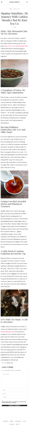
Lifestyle (5, 421)
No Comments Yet (8, 362)
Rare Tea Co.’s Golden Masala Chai (16, 46)
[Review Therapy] (14, 2)
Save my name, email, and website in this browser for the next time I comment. (14, 402)
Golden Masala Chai (7, 332)
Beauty (17, 424)
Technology (18, 421)
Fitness (11, 421)
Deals (24, 421)
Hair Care (12, 424)
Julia (15, 27)
